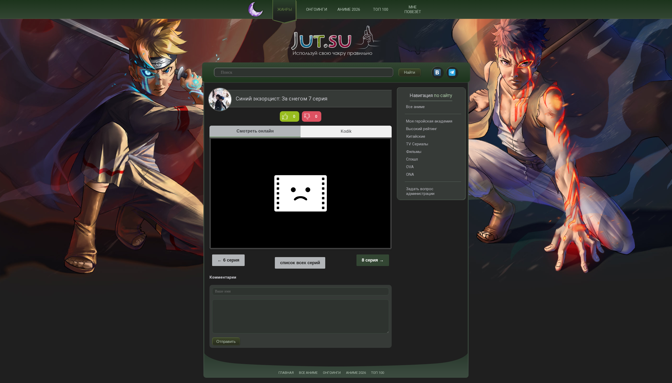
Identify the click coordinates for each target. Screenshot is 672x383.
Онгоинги (316, 9)
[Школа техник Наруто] (336, 40)
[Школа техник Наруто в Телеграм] (452, 72)
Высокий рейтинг (421, 128)
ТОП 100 (380, 9)
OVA (410, 166)
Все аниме (415, 106)
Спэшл (412, 159)
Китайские (415, 136)
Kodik (346, 131)
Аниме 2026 (348, 9)
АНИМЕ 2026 (356, 373)
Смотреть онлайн (255, 131)
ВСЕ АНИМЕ (308, 373)
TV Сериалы (417, 144)
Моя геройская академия (429, 121)
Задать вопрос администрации (420, 191)
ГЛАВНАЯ (286, 373)
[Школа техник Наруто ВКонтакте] (437, 72)
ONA (410, 174)
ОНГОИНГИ (332, 373)
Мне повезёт (412, 9)
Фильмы (413, 151)
